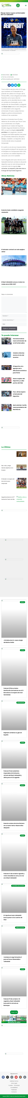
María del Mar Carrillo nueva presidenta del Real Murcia (20, 407)
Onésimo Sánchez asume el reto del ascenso (18, 355)
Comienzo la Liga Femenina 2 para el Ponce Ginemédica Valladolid (13, 959)
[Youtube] (16, 1077)
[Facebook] (3, 1077)
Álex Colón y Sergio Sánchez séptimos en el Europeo (7, 468)
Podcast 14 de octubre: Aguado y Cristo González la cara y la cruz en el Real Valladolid (14, 876)
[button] (26, 5)
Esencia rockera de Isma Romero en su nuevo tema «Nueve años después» (14, 826)
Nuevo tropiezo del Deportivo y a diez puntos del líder (19, 381)
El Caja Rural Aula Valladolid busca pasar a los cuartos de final (13, 918)
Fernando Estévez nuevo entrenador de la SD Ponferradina (19, 341)
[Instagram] (7, 1077)
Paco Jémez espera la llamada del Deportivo (19, 394)
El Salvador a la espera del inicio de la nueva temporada (7, 481)
